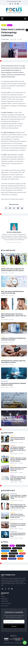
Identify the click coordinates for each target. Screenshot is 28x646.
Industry (12, 436)
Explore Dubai (20, 545)
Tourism (20, 558)
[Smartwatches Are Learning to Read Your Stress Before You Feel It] (14, 350)
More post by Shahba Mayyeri (13, 242)
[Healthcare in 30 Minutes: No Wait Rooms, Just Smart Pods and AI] (14, 328)
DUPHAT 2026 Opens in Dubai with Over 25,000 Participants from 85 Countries (18, 459)
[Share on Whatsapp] (14, 208)
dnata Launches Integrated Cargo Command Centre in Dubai (17, 439)
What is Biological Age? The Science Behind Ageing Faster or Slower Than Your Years (13, 315)
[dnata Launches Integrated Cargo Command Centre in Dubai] (5, 439)
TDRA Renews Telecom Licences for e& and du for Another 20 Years (17, 516)
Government (5, 550)
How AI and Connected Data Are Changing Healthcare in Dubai (17, 535)
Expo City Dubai (6, 548)
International (13, 553)
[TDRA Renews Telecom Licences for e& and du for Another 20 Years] (5, 516)
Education (5, 545)
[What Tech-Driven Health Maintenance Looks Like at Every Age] (14, 281)
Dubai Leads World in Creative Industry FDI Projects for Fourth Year (18, 469)
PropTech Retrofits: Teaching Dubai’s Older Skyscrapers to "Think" (18, 497)
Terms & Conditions (6, 603)
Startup (4, 558)
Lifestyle (12, 445)
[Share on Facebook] (6, 208)
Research (12, 556)
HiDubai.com (4, 599)
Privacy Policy (4, 605)
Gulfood (13, 550)
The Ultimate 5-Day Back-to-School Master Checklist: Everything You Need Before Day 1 (18, 449)
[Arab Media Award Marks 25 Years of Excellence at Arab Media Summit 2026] (5, 478)
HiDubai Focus (10, 642)
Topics (2, 596)
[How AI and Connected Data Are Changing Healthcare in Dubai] (14, 373)
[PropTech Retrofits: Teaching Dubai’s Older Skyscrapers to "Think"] (5, 497)
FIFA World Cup (17, 548)
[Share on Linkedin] (22, 208)
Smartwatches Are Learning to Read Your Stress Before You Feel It (18, 525)
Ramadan (4, 556)
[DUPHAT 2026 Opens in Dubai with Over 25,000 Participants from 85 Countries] (14, 259)
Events (10, 25)
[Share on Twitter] (10, 208)
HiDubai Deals (4, 601)
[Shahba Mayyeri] (14, 230)
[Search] (25, 19)
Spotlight (20, 556)
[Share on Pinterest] (18, 208)
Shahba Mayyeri (5, 39)
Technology (4, 381)
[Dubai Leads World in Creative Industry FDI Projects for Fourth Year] (5, 469)
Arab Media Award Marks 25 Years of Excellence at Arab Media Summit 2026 (17, 478)
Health (4, 25)
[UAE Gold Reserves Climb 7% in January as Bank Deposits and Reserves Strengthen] (14, 400)
